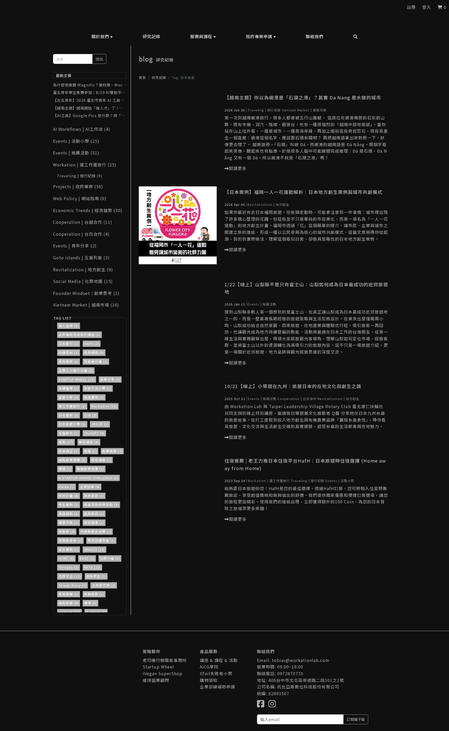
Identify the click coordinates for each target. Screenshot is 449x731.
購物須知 (208, 680)
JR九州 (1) (100, 424)
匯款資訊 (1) (94, 513)
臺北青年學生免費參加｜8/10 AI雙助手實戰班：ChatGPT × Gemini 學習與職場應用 (89, 92)
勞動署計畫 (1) (96, 361)
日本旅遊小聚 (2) (72, 424)
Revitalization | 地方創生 (268, 204)
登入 (426, 7)
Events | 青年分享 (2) (75, 245)
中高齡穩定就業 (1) (95, 531)
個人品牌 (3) (68, 325)
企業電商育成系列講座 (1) (79, 334)
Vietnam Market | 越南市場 (304, 110)
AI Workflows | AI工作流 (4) (81, 129)
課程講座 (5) (89, 441)
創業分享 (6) (110, 379)
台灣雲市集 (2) (104, 585)
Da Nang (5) (96, 612)
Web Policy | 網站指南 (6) (80, 198)
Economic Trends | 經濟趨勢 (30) (87, 210)
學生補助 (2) (68, 504)
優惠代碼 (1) (68, 522)
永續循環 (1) (68, 388)
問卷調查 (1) (101, 459)
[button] (102, 36)
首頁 (142, 77)
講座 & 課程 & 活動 (219, 660)
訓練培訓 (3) (68, 352)
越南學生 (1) (96, 576)
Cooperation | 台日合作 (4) (81, 234)
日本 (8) (90, 415)
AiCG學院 (209, 667)
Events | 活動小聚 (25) (76, 141)
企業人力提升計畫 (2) (75, 370)
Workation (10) (104, 406)
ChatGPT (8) (94, 433)
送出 (99, 59)
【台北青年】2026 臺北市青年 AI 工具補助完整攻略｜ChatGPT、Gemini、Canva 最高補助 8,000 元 (90, 100)
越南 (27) (66, 441)
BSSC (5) (87, 558)
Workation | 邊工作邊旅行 (269, 480)
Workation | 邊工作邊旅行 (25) (84, 164)
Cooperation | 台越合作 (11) (82, 222)
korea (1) (66, 486)
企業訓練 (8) (90, 486)
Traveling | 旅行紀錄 (264, 110)
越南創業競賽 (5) (72, 459)
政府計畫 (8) (68, 495)
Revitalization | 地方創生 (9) (83, 269)
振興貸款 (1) (94, 594)
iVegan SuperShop (162, 673)
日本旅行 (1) (68, 343)
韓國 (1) (64, 468)
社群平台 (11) (69, 576)
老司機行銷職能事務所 (165, 660)
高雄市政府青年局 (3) (101, 504)
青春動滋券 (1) (70, 540)
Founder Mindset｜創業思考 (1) (86, 293)
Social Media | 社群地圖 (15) (83, 281)
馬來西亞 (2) (68, 451)
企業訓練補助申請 (217, 686)
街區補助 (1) (68, 549)
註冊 (411, 7)
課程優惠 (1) (94, 522)
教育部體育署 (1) (101, 540)
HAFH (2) (91, 343)
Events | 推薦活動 (261, 304)
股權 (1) (90, 451)
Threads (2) (68, 567)
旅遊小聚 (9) (68, 397)
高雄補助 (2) (68, 513)
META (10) (92, 567)
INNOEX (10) (94, 549)
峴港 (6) (90, 602)
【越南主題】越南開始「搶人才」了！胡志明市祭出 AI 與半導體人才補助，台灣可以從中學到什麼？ (89, 108)
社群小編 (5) (110, 558)
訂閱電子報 (356, 719)
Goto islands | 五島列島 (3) (81, 257)
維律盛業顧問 (156, 680)
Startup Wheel (158, 667)
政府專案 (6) (68, 361)
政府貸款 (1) (94, 495)
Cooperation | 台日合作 (297, 398)
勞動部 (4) (66, 531)
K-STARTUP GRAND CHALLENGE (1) (88, 477)
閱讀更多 (238, 168)
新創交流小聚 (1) (97, 388)
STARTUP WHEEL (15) (76, 379)
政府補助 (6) (94, 352)
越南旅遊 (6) (68, 602)
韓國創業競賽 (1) (90, 468)
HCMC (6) (66, 558)
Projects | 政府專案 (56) (78, 186)
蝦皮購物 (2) (94, 397)
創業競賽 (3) (112, 451)
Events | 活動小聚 (339, 480)
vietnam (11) (69, 612)
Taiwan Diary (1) (72, 585)
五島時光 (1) (68, 433)
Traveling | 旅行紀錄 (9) (79, 175)
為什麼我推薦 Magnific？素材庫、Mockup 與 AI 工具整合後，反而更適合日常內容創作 (89, 85)
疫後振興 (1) (68, 594)
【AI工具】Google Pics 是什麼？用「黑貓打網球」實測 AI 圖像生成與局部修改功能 (89, 115)
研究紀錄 (159, 77)
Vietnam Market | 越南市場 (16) (86, 305)
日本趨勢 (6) (68, 415)
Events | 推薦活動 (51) (76, 153)
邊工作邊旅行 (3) (72, 406)
